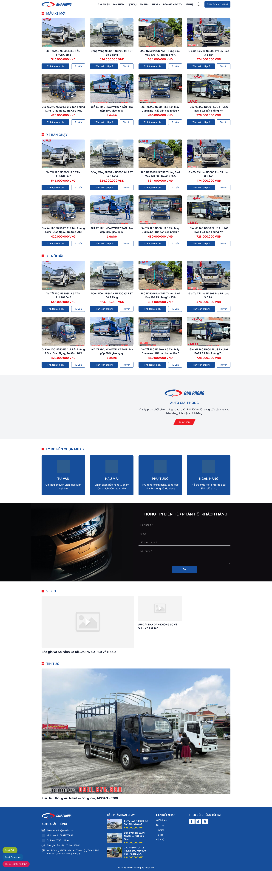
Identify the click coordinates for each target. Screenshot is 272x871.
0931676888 (66, 835)
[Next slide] (227, 734)
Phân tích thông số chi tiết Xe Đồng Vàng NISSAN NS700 (80, 798)
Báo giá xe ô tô (172, 4)
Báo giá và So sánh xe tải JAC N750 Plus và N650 (79, 652)
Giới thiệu (104, 4)
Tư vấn (156, 4)
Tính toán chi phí (217, 4)
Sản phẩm (118, 4)
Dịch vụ (132, 4)
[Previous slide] (45, 734)
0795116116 (62, 840)
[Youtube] (205, 821)
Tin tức (144, 4)
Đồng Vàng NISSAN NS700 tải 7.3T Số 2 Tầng (134, 835)
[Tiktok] (198, 821)
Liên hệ (189, 4)
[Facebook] (192, 821)
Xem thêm (184, 422)
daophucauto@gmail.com (60, 830)
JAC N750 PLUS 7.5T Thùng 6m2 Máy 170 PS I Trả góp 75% (135, 850)
